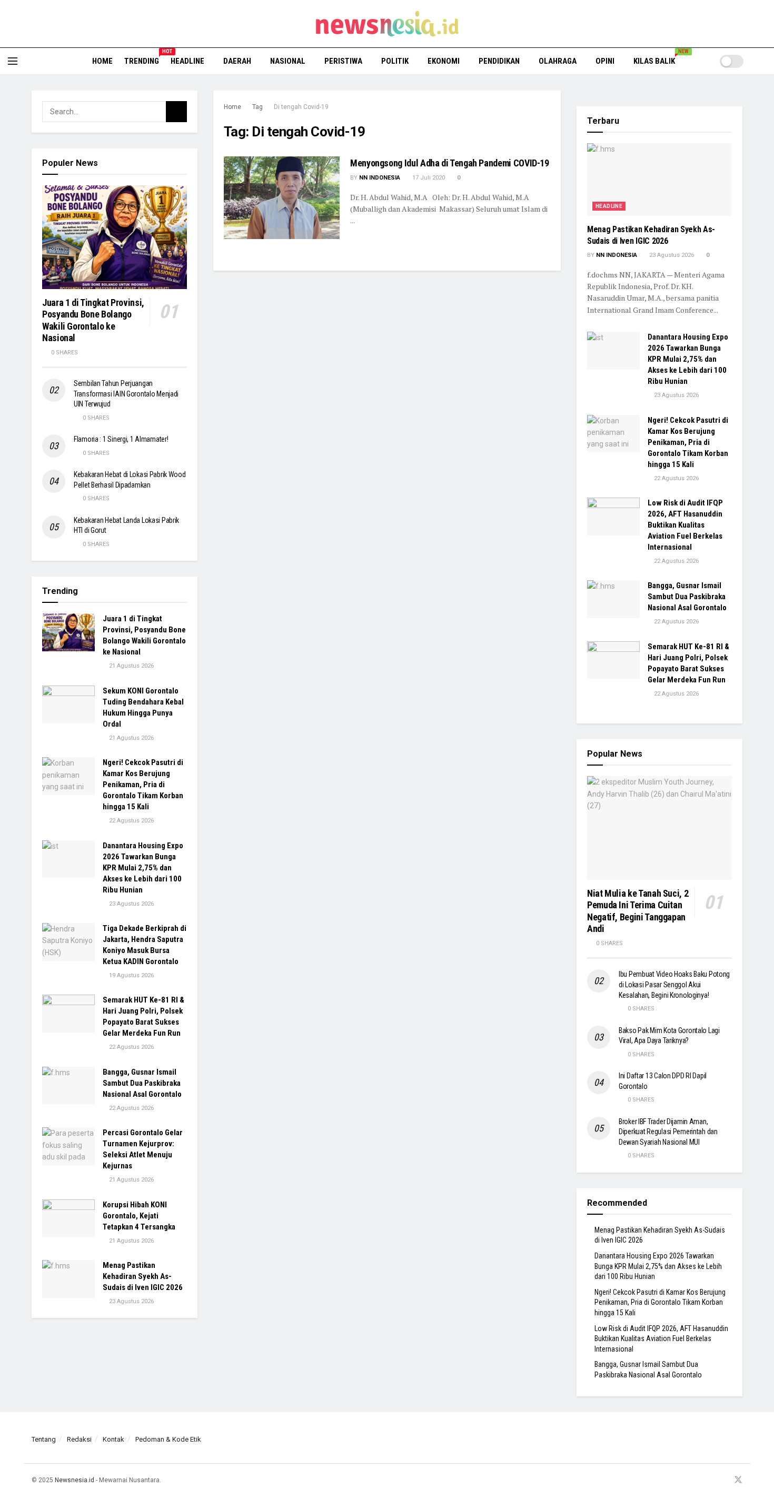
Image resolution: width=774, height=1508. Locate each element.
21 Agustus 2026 (130, 665)
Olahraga (558, 61)
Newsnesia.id (74, 1480)
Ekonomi (444, 61)
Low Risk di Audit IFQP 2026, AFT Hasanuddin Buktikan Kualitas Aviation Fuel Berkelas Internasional (685, 525)
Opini (605, 61)
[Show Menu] (12, 61)
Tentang (44, 1439)
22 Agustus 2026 (130, 820)
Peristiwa (343, 61)
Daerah (237, 61)
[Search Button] (762, 61)
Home (102, 61)
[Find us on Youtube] (724, 1480)
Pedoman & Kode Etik (168, 1439)
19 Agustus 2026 (130, 975)
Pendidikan (499, 61)
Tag (257, 107)
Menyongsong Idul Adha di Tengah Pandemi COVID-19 (449, 162)
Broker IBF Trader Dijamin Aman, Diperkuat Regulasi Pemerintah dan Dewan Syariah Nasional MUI (668, 1131)
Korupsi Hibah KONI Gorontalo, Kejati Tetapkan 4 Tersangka (139, 1216)
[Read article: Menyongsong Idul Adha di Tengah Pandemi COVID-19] (282, 197)
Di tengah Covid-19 (301, 107)
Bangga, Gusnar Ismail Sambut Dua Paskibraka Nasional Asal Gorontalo (142, 1083)
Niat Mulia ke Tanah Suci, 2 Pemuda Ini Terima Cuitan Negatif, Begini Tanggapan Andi (637, 911)
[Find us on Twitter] (738, 1480)
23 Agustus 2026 (130, 903)
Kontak (113, 1439)
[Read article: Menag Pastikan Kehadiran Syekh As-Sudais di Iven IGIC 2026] (68, 1279)
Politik (395, 61)
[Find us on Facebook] (697, 1480)
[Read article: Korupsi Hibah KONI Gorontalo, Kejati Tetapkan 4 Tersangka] (68, 1218)
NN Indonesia (379, 177)
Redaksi (79, 1439)
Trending (141, 59)
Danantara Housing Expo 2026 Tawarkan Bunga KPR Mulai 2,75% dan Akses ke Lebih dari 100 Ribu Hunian (143, 868)
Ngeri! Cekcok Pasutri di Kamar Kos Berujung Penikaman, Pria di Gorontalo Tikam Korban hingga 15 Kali (143, 784)
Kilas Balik (657, 59)
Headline (187, 61)
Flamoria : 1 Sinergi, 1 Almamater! (121, 439)
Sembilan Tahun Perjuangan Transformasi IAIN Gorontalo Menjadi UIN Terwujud (126, 393)
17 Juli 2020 (428, 177)
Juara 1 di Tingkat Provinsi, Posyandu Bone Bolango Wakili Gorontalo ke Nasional (93, 320)
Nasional (287, 61)
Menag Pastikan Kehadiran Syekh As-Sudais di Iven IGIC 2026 (143, 1276)
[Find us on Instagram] (711, 1480)
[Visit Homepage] (387, 23)
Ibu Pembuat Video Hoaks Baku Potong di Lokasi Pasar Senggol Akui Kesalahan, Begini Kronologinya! (674, 984)
